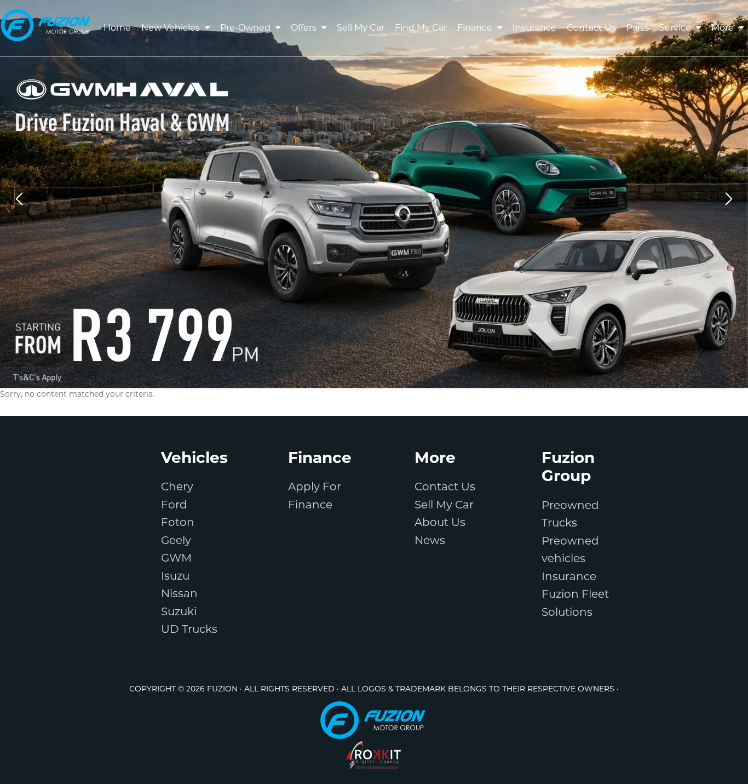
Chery (177, 486)
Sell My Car (444, 504)
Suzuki (179, 611)
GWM (176, 557)
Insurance (569, 576)
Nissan (179, 593)
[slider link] (374, 194)
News (430, 540)
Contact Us (445, 486)
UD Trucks (189, 629)
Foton (177, 522)
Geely (176, 540)
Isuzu (175, 575)
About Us (440, 522)
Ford (174, 504)
